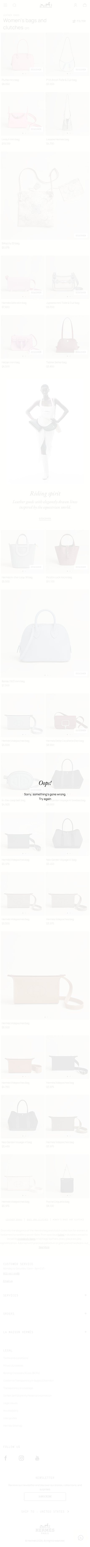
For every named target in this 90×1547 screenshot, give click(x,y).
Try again (45, 799)
